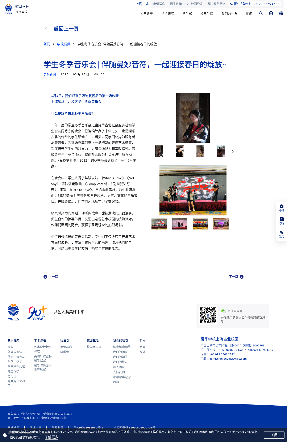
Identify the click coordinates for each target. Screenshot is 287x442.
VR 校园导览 (195, 4)
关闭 (274, 435)
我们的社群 (229, 14)
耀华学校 (22, 7)
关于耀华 (146, 14)
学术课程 (167, 14)
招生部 (187, 14)
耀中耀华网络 (216, 4)
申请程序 (159, 4)
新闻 (249, 14)
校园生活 (206, 14)
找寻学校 (21, 12)
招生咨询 (176, 4)
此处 (17, 418)
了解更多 (51, 437)
